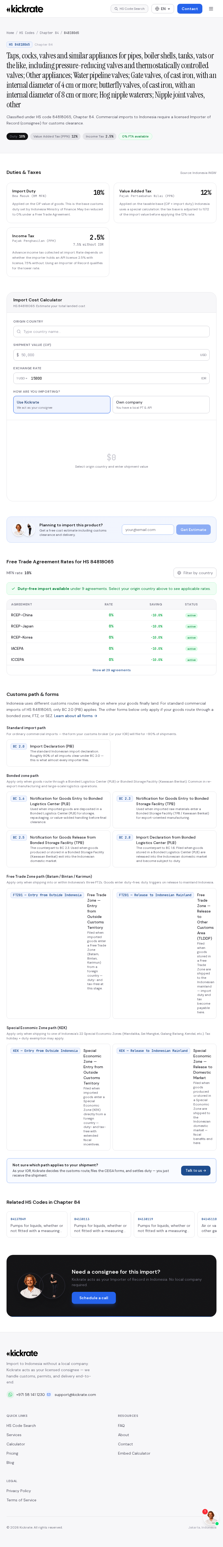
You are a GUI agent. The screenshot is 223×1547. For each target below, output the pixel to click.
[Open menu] (211, 8)
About (123, 1434)
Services (14, 1434)
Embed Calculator (134, 1453)
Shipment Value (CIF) (32, 345)
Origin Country (28, 321)
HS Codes (27, 33)
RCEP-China (22, 614)
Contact (190, 8)
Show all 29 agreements (111, 670)
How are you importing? (36, 391)
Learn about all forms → (75, 715)
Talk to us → (195, 1170)
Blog (10, 1462)
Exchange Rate (27, 368)
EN (163, 8)
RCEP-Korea (22, 637)
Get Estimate (193, 529)
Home (10, 33)
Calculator (16, 1444)
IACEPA (17, 648)
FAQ (121, 1425)
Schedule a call (93, 1297)
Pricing (12, 1453)
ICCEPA (17, 659)
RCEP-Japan (22, 626)
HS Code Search (21, 1425)
